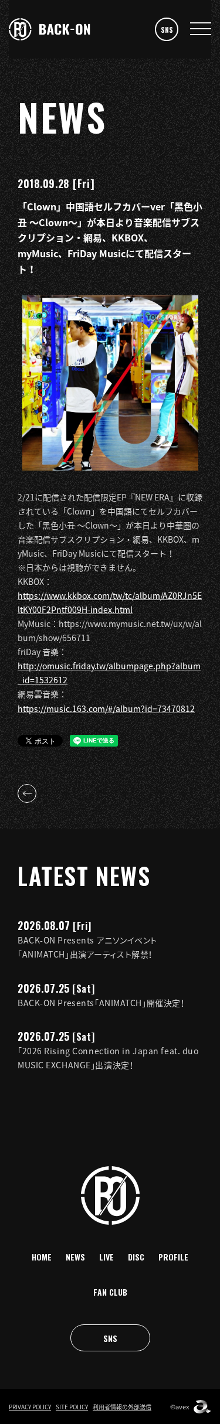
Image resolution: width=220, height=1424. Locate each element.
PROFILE (173, 1257)
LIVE (106, 1257)
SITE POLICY (72, 1406)
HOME (42, 1257)
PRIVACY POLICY (30, 1406)
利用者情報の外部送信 (122, 1406)
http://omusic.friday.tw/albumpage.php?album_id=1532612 (109, 673)
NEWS (75, 1257)
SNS (167, 30)
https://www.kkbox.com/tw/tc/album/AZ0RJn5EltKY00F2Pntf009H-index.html (110, 602)
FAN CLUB (110, 1292)
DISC (136, 1257)
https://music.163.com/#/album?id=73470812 (106, 708)
